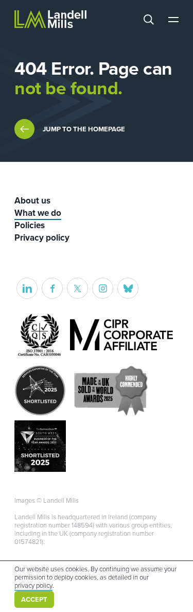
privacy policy (33, 586)
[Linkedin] (27, 288)
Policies (29, 225)
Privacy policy (41, 237)
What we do (37, 213)
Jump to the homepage (84, 129)
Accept (34, 600)
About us (32, 200)
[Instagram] (102, 288)
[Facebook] (52, 288)
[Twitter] (77, 288)
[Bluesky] (127, 288)
